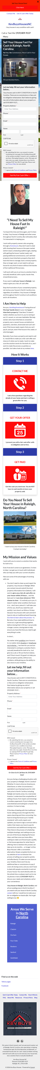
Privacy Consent (8, 168)
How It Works (32, 995)
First (4, 135)
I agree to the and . (21, 170)
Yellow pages (6, 982)
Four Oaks (14, 941)
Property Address (10, 106)
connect (10, 893)
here (32, 348)
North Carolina (22, 915)
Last (22, 135)
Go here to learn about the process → (21, 617)
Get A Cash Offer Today (25, 13)
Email (5, 121)
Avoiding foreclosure (16, 307)
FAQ (4, 997)
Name (5, 128)
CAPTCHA (7, 138)
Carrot (32, 1067)
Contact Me (11, 13)
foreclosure (14, 246)
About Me (10, 997)
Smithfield (14, 958)
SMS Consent (7, 150)
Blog (35, 997)
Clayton (13, 929)
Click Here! (20, 7)
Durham (13, 935)
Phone (6, 113)
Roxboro (13, 946)
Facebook (5, 986)
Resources (18, 997)
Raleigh (13, 923)
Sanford (13, 952)
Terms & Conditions (20, 170)
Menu (5, 36)
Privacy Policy (12, 164)
